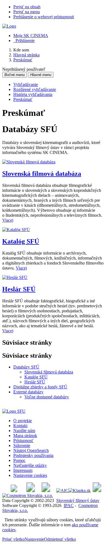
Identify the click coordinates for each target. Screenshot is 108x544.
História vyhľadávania (32, 94)
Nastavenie (34, 539)
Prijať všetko (13, 539)
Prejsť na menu (26, 11)
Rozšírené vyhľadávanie (34, 89)
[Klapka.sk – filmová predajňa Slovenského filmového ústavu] (79, 490)
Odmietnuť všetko (60, 539)
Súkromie (21, 445)
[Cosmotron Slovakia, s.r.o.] (27, 495)
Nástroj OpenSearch (31, 450)
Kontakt (20, 425)
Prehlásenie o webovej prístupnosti (43, 16)
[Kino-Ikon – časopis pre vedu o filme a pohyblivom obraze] (30, 490)
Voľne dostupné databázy (46, 396)
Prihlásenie (24, 40)
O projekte (22, 420)
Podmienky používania (33, 455)
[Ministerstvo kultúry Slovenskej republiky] (97, 490)
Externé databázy (28, 391)
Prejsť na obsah (26, 6)
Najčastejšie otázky (30, 465)
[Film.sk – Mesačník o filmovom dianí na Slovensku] (14, 490)
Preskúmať (22, 99)
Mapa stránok (25, 435)
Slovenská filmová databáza (41, 173)
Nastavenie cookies (30, 475)
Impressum (22, 470)
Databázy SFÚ (26, 367)
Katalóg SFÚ (20, 241)
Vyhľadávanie (25, 84)
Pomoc (19, 460)
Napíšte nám (24, 430)
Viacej (7, 220)
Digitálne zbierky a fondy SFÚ (40, 387)
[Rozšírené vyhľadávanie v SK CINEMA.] (28, 161)
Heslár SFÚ (18, 289)
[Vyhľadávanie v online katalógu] (9, 26)
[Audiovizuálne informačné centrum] (62, 490)
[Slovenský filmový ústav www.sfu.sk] (13, 411)
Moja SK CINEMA (30, 35)
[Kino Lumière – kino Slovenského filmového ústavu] (45, 490)
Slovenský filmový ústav (77, 500)
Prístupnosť (23, 440)
